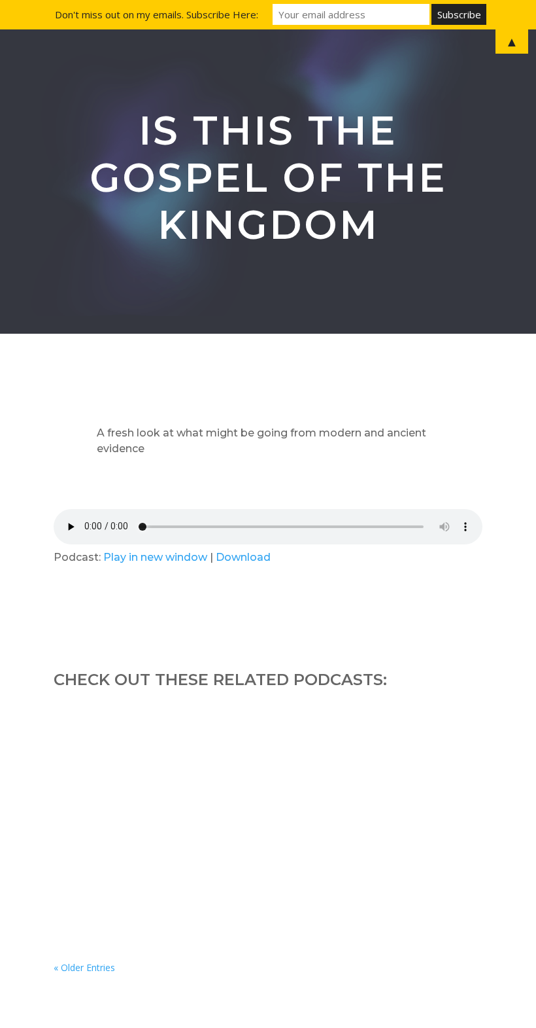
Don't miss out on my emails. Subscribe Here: (156, 14)
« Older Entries (84, 967)
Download (243, 557)
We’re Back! (103, 818)
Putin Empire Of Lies (129, 891)
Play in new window (155, 557)
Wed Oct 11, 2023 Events (140, 746)
